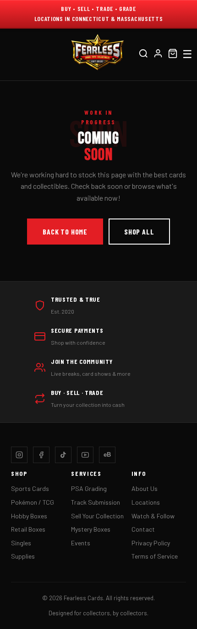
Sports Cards (30, 488)
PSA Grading (89, 488)
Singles (21, 543)
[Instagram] (19, 455)
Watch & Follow (153, 516)
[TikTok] (63, 455)
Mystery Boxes (90, 529)
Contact (143, 529)
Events (80, 543)
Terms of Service (154, 556)
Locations (145, 502)
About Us (144, 488)
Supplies (23, 556)
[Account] (158, 55)
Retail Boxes (28, 529)
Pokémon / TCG (32, 502)
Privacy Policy (150, 543)
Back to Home (65, 231)
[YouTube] (85, 455)
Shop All (139, 231)
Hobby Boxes (29, 516)
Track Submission (95, 502)
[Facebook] (41, 455)
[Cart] (173, 55)
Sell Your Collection (97, 516)
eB (107, 454)
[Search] (143, 55)
